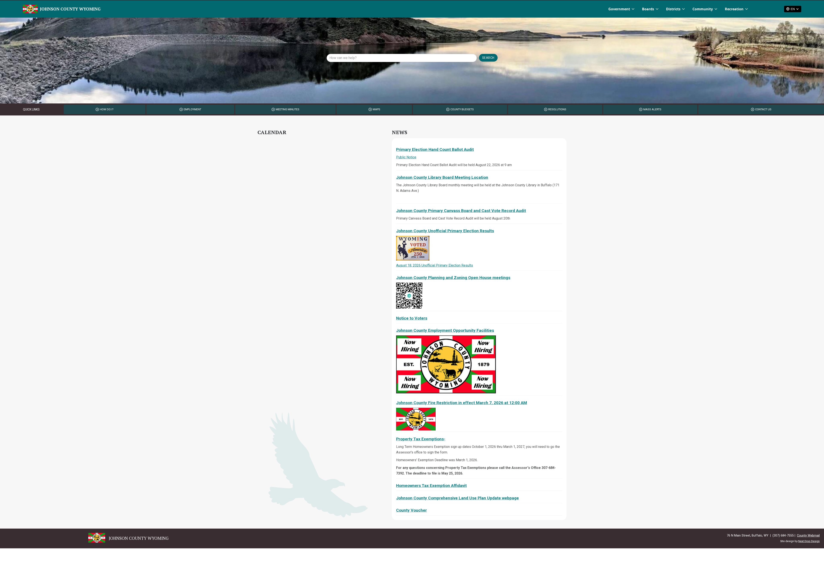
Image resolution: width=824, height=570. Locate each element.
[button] (622, 9)
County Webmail (808, 535)
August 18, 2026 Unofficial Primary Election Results (434, 265)
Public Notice (406, 157)
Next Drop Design (809, 541)
